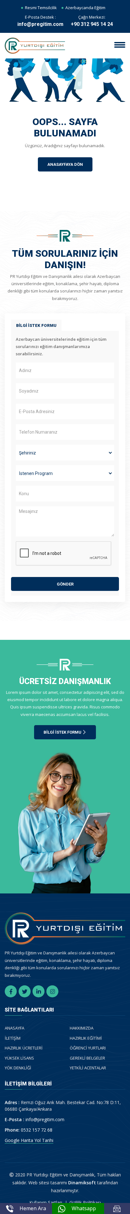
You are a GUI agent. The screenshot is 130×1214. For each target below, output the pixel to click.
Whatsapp (84, 1208)
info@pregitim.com (40, 24)
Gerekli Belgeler (87, 1058)
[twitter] (25, 991)
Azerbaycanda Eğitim (85, 7)
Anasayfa (14, 1028)
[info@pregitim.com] (117, 1208)
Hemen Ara (33, 1208)
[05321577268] (62, 1208)
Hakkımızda (81, 1028)
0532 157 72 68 (36, 1130)
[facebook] (11, 991)
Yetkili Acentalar (88, 1068)
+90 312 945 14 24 (92, 24)
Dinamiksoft (82, 1183)
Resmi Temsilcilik (41, 7)
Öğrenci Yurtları (88, 1048)
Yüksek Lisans (19, 1058)
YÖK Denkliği (18, 1068)
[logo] (35, 45)
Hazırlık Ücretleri (24, 1048)
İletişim (13, 1038)
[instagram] (52, 991)
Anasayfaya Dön (65, 164)
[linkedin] (38, 991)
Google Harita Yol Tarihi (29, 1140)
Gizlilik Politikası (85, 1202)
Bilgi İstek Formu (63, 732)
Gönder (65, 584)
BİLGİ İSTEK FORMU (36, 325)
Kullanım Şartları (45, 1202)
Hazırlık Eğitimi (86, 1038)
